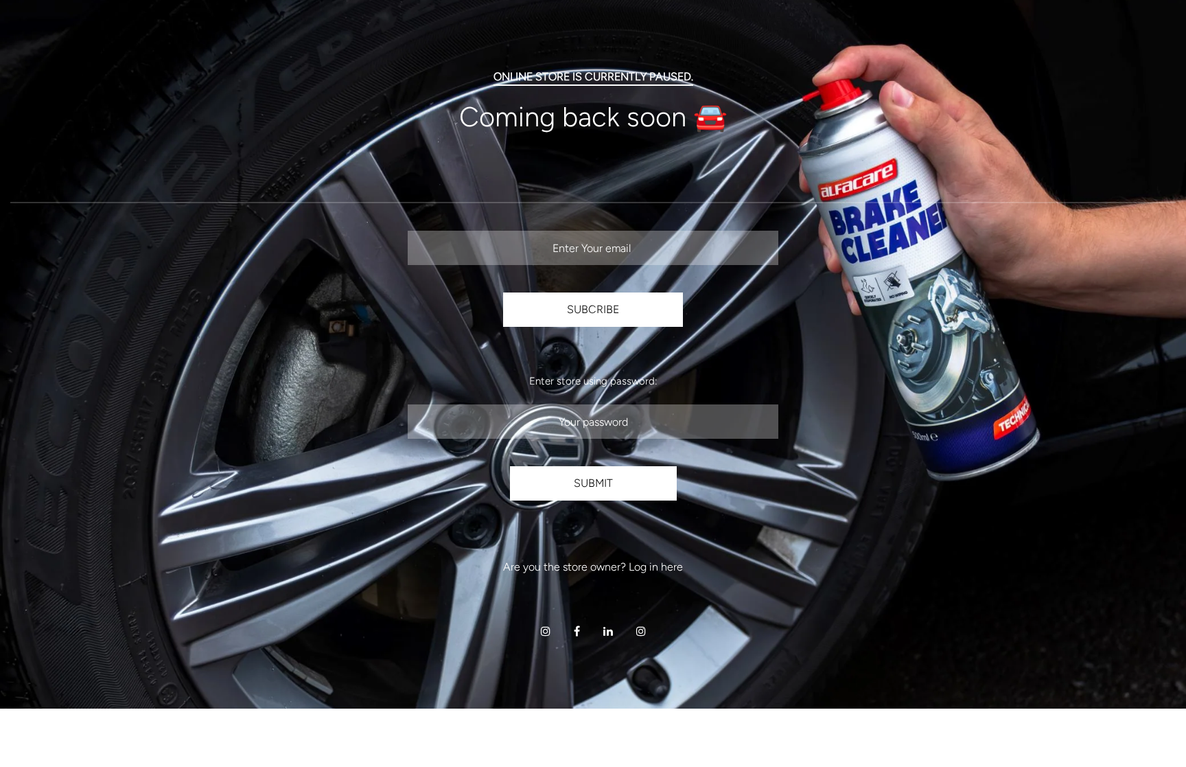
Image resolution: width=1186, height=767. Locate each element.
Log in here (656, 566)
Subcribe (593, 309)
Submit (593, 483)
